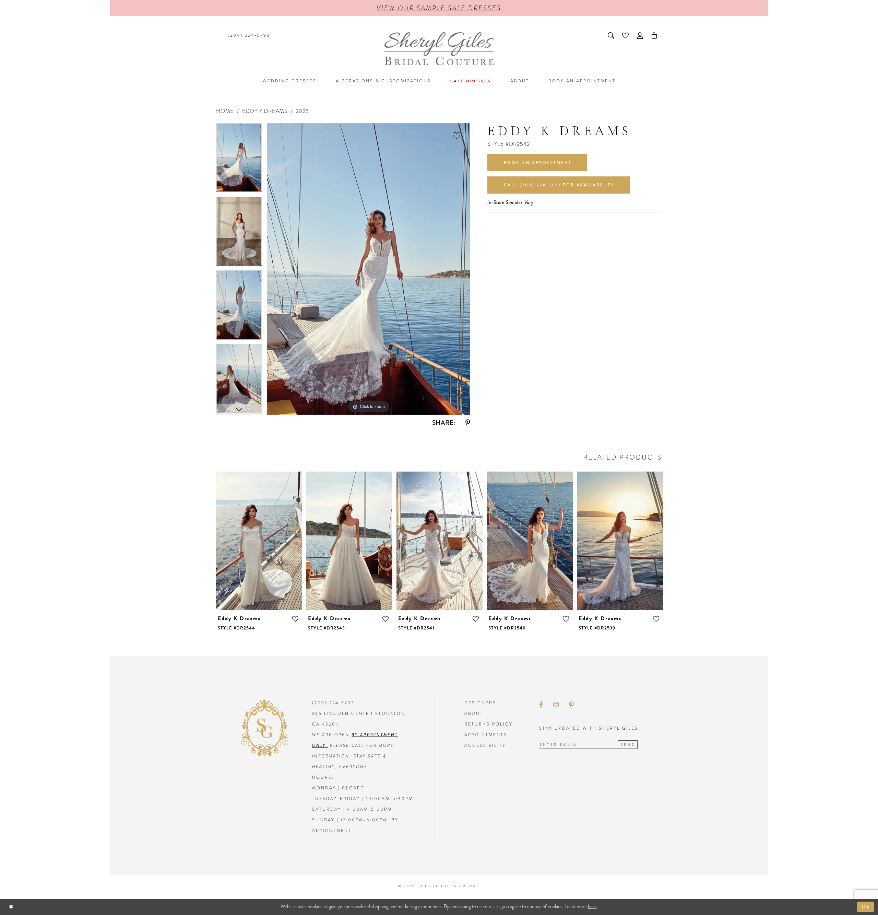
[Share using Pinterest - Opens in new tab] (467, 422)
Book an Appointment (538, 163)
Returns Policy (488, 724)
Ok (866, 907)
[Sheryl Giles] (439, 48)
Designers (480, 703)
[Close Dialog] (11, 907)
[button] (640, 35)
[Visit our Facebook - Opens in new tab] (541, 705)
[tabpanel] (239, 160)
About (473, 713)
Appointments (485, 735)
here (592, 906)
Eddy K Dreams (265, 111)
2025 (302, 111)
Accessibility (485, 745)
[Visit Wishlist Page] (626, 35)
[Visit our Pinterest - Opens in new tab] (571, 705)
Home (225, 111)
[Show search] (611, 35)
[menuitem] (248, 35)
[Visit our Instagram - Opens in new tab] (556, 705)
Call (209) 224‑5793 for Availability (559, 185)
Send (628, 744)
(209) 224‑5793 (333, 703)
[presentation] (259, 541)
